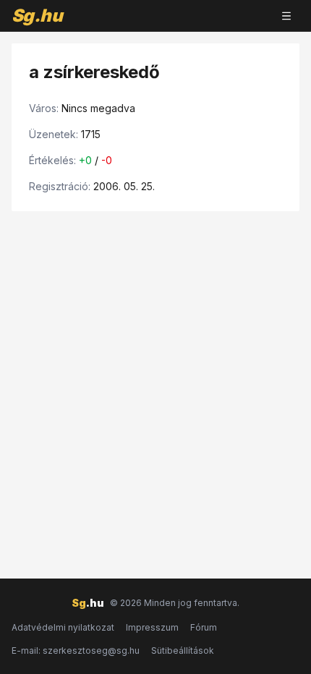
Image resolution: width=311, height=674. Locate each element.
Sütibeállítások (182, 650)
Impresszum (152, 627)
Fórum (203, 627)
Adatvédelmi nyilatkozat (63, 627)
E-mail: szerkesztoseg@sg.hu (76, 650)
